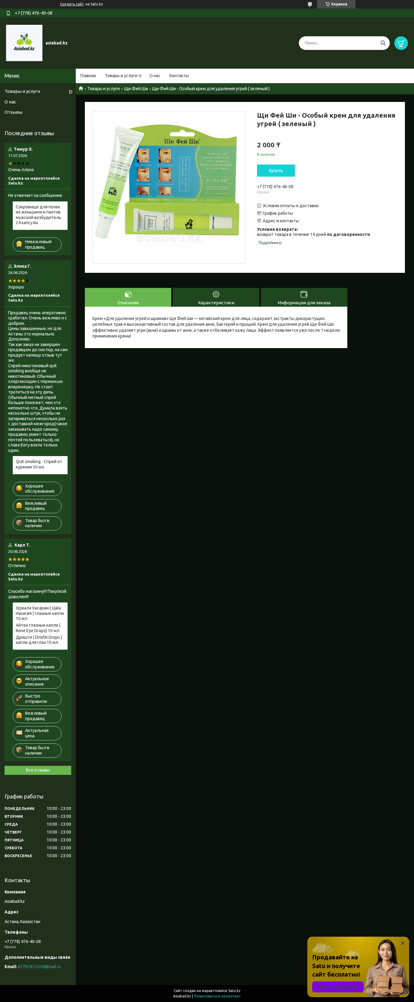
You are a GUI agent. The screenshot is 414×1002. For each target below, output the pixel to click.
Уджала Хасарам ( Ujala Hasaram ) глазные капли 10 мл (40, 613)
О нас (154, 75)
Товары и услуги (121, 75)
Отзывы (13, 112)
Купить (276, 170)
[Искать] (383, 43)
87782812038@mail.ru (39, 966)
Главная (88, 75)
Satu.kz (234, 991)
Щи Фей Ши (136, 88)
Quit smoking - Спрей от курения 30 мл (39, 464)
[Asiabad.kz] (24, 42)
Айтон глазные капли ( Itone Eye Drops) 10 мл (38, 628)
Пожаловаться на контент (217, 996)
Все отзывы (38, 770)
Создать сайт (72, 4)
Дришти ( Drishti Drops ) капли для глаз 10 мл (39, 640)
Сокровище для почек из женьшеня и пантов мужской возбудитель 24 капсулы (38, 214)
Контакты (179, 75)
